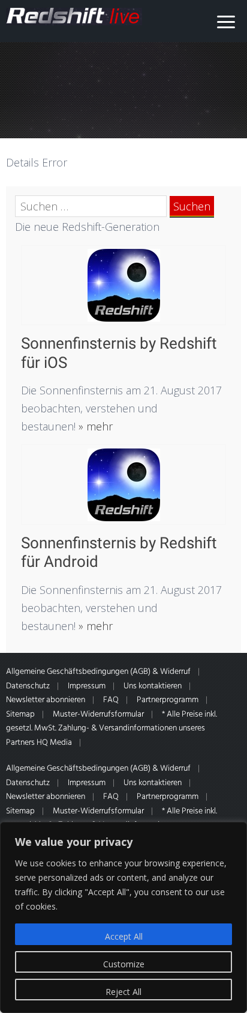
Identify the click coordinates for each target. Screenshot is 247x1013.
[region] (123, 917)
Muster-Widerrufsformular (98, 714)
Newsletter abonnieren (45, 700)
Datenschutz (28, 686)
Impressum (87, 686)
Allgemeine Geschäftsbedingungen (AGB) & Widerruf (98, 672)
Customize (123, 964)
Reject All (123, 991)
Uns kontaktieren (152, 686)
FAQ (111, 700)
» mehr (94, 426)
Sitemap (20, 714)
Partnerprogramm (167, 700)
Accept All (124, 936)
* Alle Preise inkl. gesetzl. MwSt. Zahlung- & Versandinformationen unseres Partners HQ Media (111, 729)
